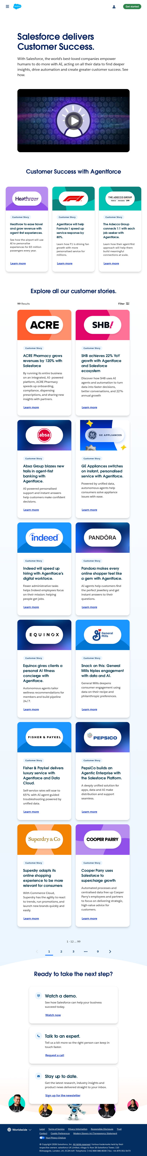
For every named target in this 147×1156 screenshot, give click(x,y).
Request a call (54, 1055)
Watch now (53, 1015)
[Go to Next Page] (110, 952)
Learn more (18, 263)
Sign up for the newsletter (62, 1095)
